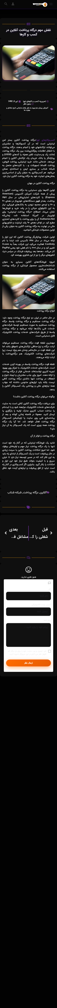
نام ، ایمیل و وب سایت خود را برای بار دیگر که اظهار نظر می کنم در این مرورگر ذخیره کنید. (27, 653)
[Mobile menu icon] (51, 4)
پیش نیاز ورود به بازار (34, 108)
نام (50, 589)
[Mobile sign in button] (13, 4)
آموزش (45, 108)
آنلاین (43, 492)
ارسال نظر (28, 662)
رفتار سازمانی (21, 108)
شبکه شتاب (14, 492)
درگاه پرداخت (30, 492)
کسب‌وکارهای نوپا (45, 140)
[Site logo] (39, 4)
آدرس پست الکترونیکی (41, 604)
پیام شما (47, 620)
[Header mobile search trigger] (6, 4)
